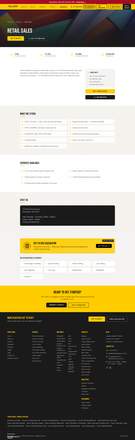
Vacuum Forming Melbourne (87, 420)
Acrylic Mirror (61, 341)
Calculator (90, 7)
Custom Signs (36, 355)
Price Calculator (117, 319)
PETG (70, 341)
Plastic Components (87, 361)
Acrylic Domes (86, 344)
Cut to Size (35, 358)
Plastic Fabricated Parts (88, 358)
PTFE (70, 357)
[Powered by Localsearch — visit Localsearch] (13, 435)
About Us (24, 7)
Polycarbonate (61, 360)
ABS (69, 336)
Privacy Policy (124, 436)
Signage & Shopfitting (88, 389)
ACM (69, 339)
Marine (83, 386)
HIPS (69, 349)
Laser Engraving (37, 347)
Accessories (85, 375)
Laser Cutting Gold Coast (56, 426)
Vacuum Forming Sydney (68, 420)
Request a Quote (12, 358)
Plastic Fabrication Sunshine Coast (98, 423)
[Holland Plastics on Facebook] (107, 368)
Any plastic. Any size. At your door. (67, 2)
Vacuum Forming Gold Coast (31, 420)
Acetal (59, 370)
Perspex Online (86, 405)
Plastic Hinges (85, 372)
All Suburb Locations (13, 420)
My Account (116, 7)
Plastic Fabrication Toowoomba (75, 423)
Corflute (70, 362)
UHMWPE (60, 365)
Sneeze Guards (86, 366)
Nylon (58, 368)
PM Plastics (85, 408)
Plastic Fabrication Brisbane (16, 423)
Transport (84, 391)
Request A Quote (56, 305)
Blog (8, 353)
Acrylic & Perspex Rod (61, 349)
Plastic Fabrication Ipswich (15, 426)
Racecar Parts (85, 369)
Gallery (9, 350)
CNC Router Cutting (38, 350)
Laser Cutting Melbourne (104, 426)
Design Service (37, 361)
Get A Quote (127, 7)
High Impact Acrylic (60, 356)
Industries (63, 7)
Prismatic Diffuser (71, 368)
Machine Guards (86, 350)
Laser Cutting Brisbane (73, 426)
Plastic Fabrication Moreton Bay (36, 426)
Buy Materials (101, 7)
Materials (42, 7)
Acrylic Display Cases (88, 342)
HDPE (58, 362)
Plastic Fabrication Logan (119, 423)
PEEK (70, 359)
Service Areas (11, 417)
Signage (83, 336)
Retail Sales (85, 394)
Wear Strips (85, 353)
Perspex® (60, 336)
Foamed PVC (72, 346)
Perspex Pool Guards (112, 339)
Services (32, 7)
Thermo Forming (37, 342)
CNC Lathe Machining (39, 353)
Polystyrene (72, 354)
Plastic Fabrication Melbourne (54, 423)
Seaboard (71, 371)
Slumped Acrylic (62, 353)
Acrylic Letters (85, 339)
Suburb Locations (22, 417)
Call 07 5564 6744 (38, 38)
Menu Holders (85, 347)
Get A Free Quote (100, 91)
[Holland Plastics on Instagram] (110, 368)
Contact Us (11, 355)
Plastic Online (85, 402)
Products (52, 7)
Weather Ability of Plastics (114, 336)
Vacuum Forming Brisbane (50, 420)
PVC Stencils (85, 364)
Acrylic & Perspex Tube (61, 345)
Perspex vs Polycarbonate (114, 342)
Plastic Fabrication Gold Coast (107, 420)
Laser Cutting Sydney (88, 426)
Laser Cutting (36, 344)
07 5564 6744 (77, 7)
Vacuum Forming (37, 339)
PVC (69, 344)
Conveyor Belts (86, 355)
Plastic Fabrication (38, 336)
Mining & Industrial (87, 383)
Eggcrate (71, 364)
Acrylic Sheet (61, 339)
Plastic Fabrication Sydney (35, 423)
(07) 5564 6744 (101, 97)
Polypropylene (72, 351)
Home (9, 336)
